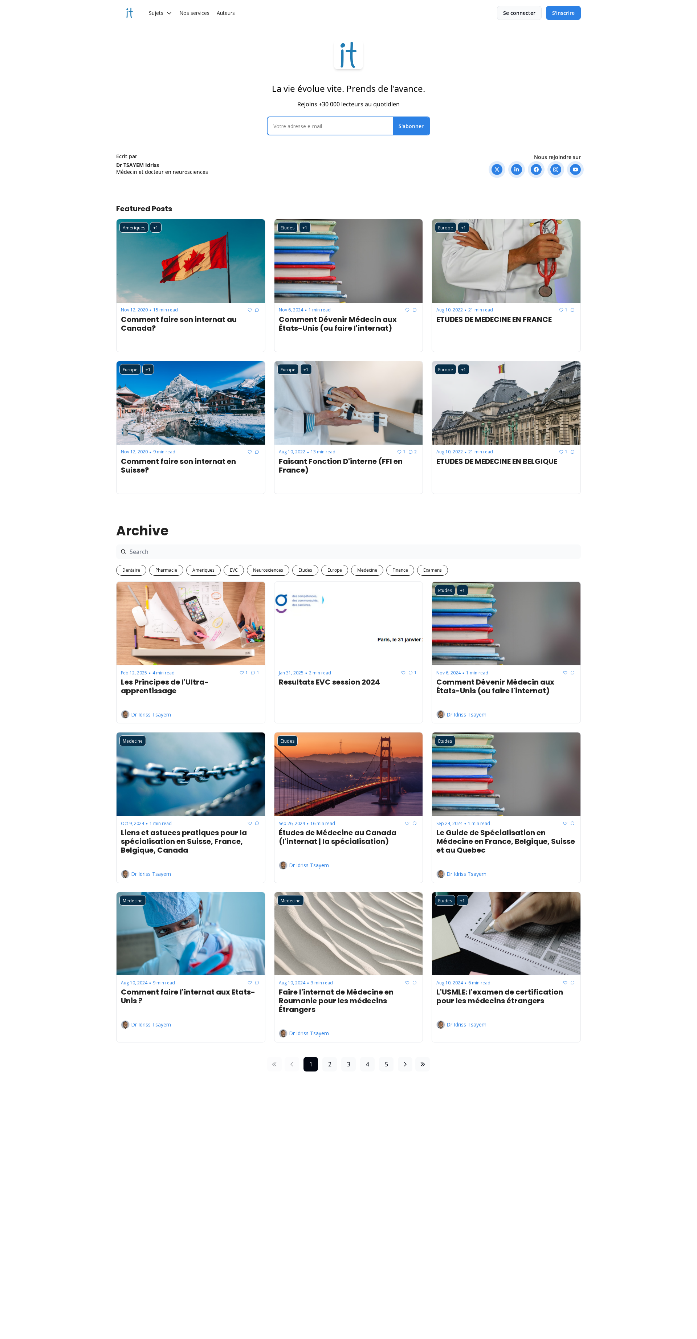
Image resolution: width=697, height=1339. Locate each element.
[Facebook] (536, 169)
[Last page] (422, 1064)
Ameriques (203, 570)
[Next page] (405, 1064)
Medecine (367, 570)
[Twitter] (497, 169)
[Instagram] (555, 169)
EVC (234, 570)
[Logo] (129, 13)
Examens (432, 570)
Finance (400, 570)
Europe (334, 570)
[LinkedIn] (516, 169)
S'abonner (411, 126)
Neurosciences (268, 570)
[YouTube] (575, 169)
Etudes (305, 570)
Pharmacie (166, 570)
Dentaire (131, 570)
